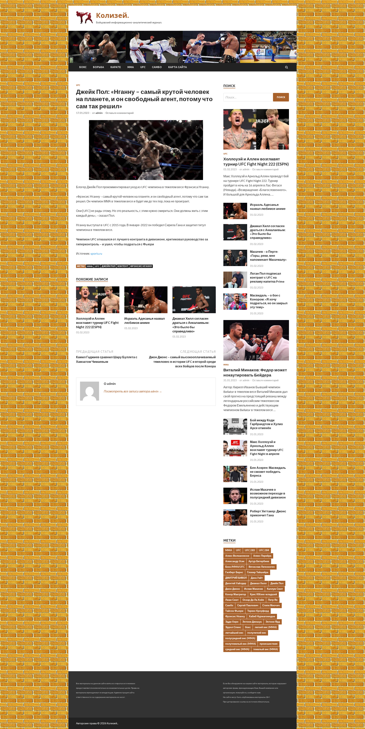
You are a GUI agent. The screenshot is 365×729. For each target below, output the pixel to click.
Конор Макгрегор (235, 594)
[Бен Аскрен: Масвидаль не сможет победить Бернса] (235, 481)
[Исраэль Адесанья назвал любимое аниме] (146, 314)
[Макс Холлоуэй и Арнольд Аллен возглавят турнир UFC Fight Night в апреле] (235, 455)
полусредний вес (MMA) (240, 638)
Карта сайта (177, 67)
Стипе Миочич (271, 605)
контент (122, 266)
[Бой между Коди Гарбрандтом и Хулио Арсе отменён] (235, 433)
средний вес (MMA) (237, 649)
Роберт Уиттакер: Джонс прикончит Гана (268, 513)
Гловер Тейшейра (257, 572)
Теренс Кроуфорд (258, 610)
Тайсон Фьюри (234, 610)
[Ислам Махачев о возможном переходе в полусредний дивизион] (235, 503)
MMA (90, 266)
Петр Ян (273, 599)
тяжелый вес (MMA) (265, 649)
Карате (115, 67)
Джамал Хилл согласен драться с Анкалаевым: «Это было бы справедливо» (190, 324)
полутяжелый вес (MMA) (240, 643)
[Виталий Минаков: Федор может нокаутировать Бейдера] (256, 361)
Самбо (157, 67)
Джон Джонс (232, 588)
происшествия (269, 643)
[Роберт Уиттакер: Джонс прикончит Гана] (235, 524)
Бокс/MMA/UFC (235, 566)
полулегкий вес (256, 632)
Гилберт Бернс (234, 572)
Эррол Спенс (233, 627)
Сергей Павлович (247, 605)
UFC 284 (264, 550)
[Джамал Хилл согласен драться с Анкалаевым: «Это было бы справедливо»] (194, 314)
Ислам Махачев (253, 588)
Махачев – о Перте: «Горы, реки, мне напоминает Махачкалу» (268, 255)
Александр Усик (234, 561)
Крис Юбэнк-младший (263, 594)
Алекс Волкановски (237, 555)
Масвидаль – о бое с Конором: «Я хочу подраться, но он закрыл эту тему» (268, 301)
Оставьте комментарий (120, 112)
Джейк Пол (108, 266)
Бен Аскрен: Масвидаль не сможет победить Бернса (268, 471)
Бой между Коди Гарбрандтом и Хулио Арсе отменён (266, 424)
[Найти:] (256, 97)
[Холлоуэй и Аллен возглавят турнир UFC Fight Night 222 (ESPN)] (97, 314)
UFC (142, 67)
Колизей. (112, 15)
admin (99, 112)
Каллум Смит (275, 588)
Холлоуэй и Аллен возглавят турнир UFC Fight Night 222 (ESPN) (97, 322)
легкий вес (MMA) (266, 627)
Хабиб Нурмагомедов (262, 616)
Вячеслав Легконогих (262, 566)
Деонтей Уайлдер (235, 583)
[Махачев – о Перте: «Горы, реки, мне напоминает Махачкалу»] (235, 265)
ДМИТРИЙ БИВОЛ (236, 577)
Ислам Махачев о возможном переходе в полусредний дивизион (268, 493)
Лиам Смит (232, 599)
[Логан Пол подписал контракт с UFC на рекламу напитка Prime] (235, 286)
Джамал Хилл (258, 583)
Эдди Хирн (231, 621)
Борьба (98, 67)
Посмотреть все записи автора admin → (133, 391)
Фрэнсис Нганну (141, 266)
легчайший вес (234, 632)
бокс (248, 627)
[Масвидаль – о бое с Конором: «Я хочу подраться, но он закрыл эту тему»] (235, 308)
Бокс (82, 67)
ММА (130, 67)
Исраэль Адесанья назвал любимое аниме (144, 320)
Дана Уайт (257, 577)
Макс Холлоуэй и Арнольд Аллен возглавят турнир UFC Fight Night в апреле (266, 447)
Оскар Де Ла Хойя (253, 599)
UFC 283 (250, 550)
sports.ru (96, 253)
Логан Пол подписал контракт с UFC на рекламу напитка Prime (267, 277)
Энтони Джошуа (252, 621)
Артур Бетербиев (258, 561)
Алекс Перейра (262, 555)
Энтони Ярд (273, 621)
